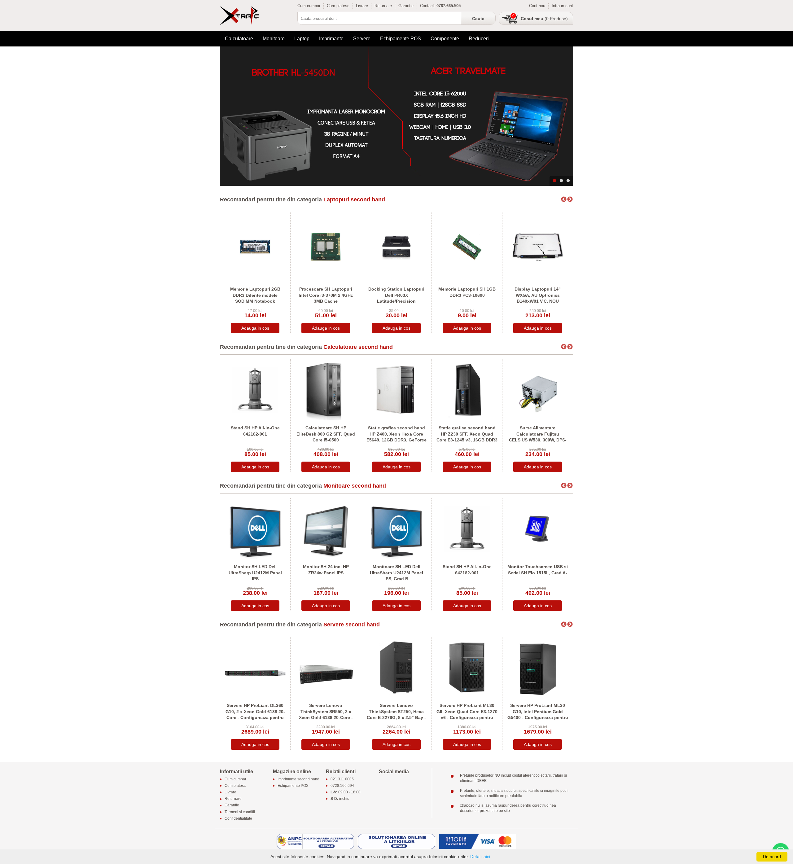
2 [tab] (561, 181)
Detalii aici (480, 856)
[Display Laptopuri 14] (537, 246)
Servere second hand (351, 624)
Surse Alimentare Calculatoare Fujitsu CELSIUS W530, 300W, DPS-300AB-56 (538, 437)
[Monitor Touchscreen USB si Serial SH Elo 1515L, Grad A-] (537, 528)
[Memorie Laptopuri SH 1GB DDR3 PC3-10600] (466, 246)
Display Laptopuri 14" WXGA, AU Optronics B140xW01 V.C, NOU (538, 295)
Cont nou (537, 5)
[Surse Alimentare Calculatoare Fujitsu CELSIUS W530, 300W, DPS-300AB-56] (537, 389)
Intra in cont (562, 5)
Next (570, 199)
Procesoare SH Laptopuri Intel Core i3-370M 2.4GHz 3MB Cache (326, 295)
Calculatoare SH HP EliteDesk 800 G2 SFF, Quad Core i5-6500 (325, 433)
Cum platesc (338, 5)
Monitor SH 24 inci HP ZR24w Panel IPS (326, 569)
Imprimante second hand (298, 779)
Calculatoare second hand (358, 347)
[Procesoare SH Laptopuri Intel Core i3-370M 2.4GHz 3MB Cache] (325, 246)
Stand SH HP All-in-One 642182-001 (255, 430)
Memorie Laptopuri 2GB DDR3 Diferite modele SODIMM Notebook (255, 295)
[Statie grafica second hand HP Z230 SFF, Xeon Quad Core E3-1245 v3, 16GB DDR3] (466, 389)
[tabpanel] (396, 116)
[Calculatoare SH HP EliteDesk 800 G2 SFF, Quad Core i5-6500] (325, 389)
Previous (564, 199)
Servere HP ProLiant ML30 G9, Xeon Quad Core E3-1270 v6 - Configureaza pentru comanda (466, 714)
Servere (361, 38)
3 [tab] (568, 181)
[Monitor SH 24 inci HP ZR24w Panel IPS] (325, 528)
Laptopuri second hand (354, 199)
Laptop (301, 38)
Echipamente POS (400, 38)
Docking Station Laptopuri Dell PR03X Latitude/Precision (396, 295)
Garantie (406, 5)
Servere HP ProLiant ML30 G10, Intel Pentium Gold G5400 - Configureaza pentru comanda (537, 714)
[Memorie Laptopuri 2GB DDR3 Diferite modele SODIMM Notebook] (255, 246)
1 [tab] (554, 181)
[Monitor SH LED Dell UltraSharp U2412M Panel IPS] (255, 528)
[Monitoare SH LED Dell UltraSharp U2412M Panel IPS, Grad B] (396, 528)
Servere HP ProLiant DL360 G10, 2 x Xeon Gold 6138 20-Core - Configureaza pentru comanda (255, 714)
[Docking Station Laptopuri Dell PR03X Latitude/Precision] (396, 246)
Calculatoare (239, 38)
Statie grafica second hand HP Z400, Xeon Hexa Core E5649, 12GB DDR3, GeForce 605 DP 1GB (396, 437)
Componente (445, 38)
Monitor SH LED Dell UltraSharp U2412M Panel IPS (255, 572)
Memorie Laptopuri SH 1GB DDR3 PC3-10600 (467, 292)
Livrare (362, 5)
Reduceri (479, 38)
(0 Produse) (544, 18)
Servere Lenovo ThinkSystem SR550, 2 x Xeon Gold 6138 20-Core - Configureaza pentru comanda (326, 717)
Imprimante (331, 38)
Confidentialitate (238, 818)
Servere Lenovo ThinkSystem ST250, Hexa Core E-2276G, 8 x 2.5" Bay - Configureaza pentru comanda (396, 717)
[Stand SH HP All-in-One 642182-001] (255, 389)
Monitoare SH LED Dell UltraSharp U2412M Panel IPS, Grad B (396, 572)
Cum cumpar (308, 5)
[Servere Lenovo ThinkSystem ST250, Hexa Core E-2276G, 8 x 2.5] (396, 667)
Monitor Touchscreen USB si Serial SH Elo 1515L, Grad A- (537, 569)
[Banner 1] (396, 116)
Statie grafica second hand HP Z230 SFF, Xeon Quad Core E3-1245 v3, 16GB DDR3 (466, 433)
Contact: (427, 5)
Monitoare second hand (354, 486)
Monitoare (274, 38)
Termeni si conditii (240, 812)
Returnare (383, 5)
